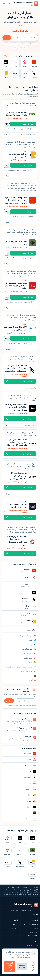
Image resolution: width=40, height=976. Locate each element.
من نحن (15, 924)
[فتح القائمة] (4, 4)
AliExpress (32, 44)
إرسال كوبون (14, 928)
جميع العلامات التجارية (31, 924)
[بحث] (9, 4)
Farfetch (14, 44)
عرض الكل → (6, 56)
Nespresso (23, 48)
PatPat (23, 44)
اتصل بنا (15, 932)
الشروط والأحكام (32, 945)
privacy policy (18, 705)
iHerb (14, 48)
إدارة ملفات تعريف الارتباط (32, 966)
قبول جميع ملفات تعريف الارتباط (9, 966)
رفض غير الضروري (22, 966)
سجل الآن (9, 701)
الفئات (36, 928)
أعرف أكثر (15, 957)
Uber (6, 44)
